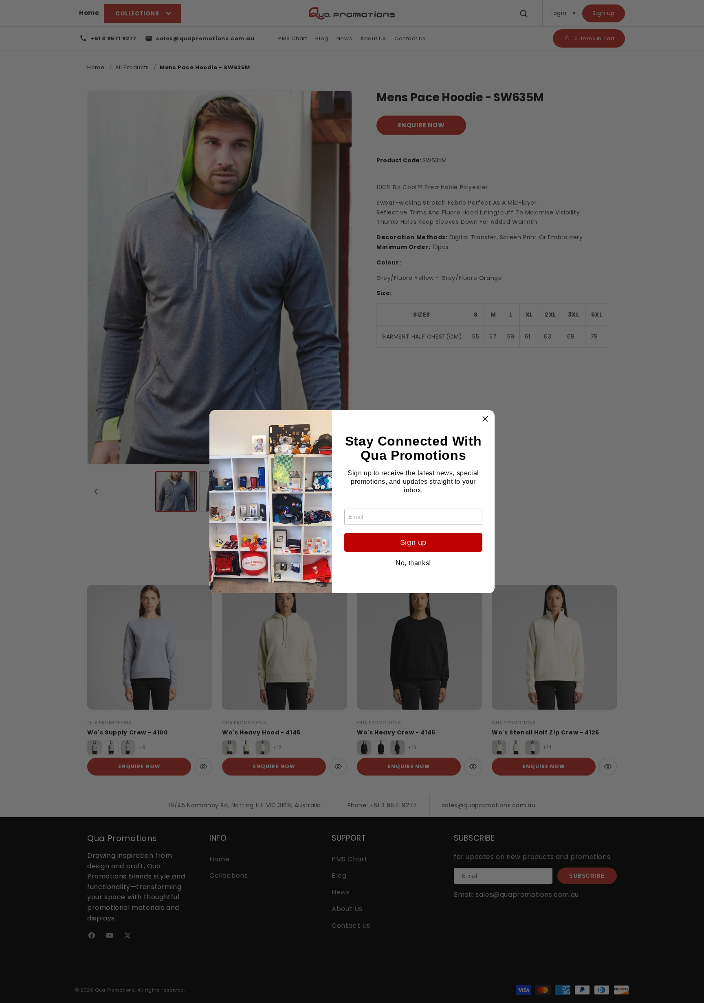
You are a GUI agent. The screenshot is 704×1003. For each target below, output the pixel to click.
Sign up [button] (413, 542)
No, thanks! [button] (413, 563)
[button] (485, 419)
